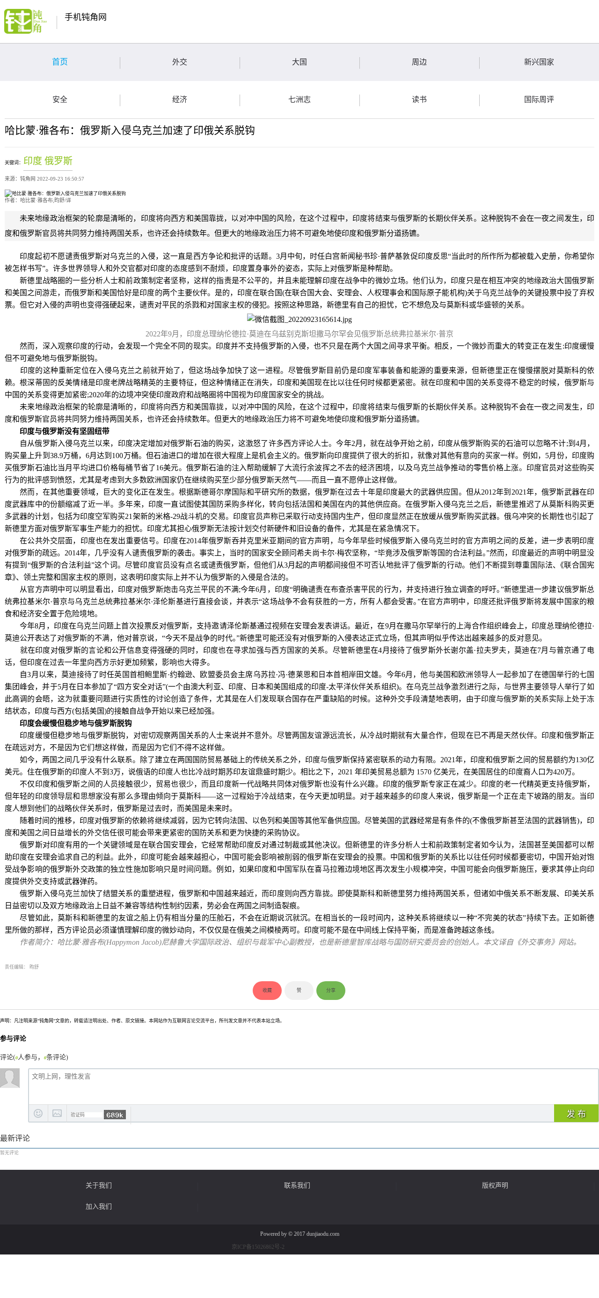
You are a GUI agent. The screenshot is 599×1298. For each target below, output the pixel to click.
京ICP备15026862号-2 (258, 1247)
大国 (299, 62)
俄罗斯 (58, 161)
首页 (60, 62)
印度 (32, 161)
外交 (179, 62)
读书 (419, 99)
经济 (179, 99)
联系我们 (297, 1185)
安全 (59, 99)
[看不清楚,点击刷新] (115, 1114)
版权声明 (495, 1185)
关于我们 (99, 1185)
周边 (419, 62)
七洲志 (299, 99)
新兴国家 (539, 62)
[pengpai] (25, 21)
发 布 (576, 1114)
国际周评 (539, 99)
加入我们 (99, 1206)
